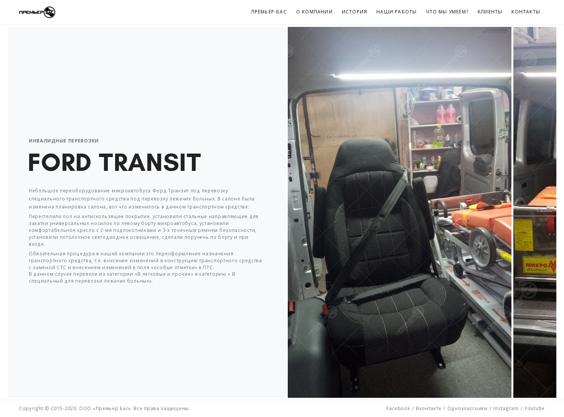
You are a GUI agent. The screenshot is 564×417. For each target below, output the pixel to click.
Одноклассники (467, 408)
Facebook (398, 408)
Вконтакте (428, 408)
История (354, 11)
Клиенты (490, 11)
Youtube (534, 408)
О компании (314, 11)
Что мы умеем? (447, 11)
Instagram (505, 408)
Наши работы (396, 11)
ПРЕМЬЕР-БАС (269, 11)
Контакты (525, 11)
